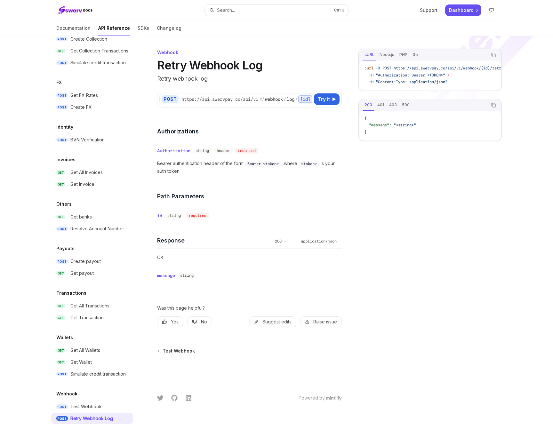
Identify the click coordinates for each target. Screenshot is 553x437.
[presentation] (97, 236)
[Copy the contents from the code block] (493, 55)
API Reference (114, 28)
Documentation (73, 28)
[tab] (369, 55)
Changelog (169, 28)
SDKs (143, 28)
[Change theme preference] (491, 10)
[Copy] (306, 99)
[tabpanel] (430, 75)
